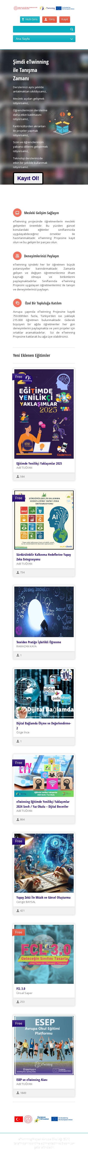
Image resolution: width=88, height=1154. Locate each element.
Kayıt (65, 19)
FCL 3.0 (20, 988)
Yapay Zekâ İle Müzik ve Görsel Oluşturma (43, 897)
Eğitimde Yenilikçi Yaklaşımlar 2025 (39, 463)
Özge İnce (22, 732)
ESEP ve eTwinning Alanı (31, 1080)
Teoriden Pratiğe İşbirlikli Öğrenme (38, 642)
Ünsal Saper (24, 993)
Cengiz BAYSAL (25, 902)
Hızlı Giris (32, 19)
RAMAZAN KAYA (26, 646)
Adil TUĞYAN (24, 468)
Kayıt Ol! (28, 178)
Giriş (52, 19)
